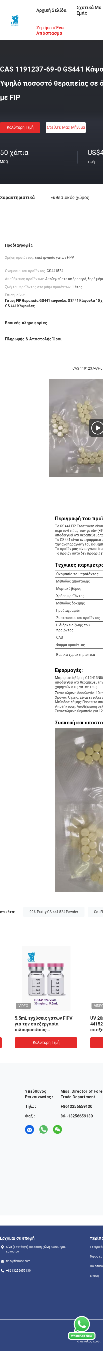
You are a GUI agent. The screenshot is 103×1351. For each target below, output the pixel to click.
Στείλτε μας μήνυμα (65, 127)
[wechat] (57, 1129)
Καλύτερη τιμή (20, 127)
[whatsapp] (43, 1129)
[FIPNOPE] (15, 20)
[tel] (71, 1129)
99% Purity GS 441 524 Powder (54, 912)
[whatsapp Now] (82, 1328)
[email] (29, 1129)
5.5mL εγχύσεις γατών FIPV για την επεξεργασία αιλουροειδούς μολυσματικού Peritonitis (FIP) (35, 1029)
